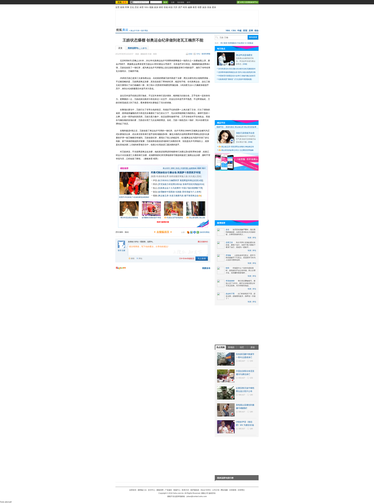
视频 (151, 7)
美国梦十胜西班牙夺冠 (189, 172)
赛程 (173, 168)
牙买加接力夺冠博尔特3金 (170, 184)
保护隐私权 (194, 490)
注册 (172, 2)
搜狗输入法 (142, 490)
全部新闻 (232, 490)
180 (251, 395)
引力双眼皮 (249, 43)
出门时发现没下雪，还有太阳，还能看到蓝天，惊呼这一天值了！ (241, 296)
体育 (142, 7)
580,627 (242, 395)
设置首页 (132, 490)
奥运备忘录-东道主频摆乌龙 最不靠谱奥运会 (178, 195)
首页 (117, 7)
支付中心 (151, 490)
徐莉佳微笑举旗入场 (178, 176)
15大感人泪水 (194, 176)
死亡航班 (223, 43)
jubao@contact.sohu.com (197, 496)
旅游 (204, 7)
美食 (209, 7)
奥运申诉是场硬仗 (244, 55)
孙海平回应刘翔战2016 (193, 184)
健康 (190, 7)
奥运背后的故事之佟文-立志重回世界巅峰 (237, 150)
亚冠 (245, 30)
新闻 (122, 7)
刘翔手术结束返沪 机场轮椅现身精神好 (134, 197)
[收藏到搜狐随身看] (198, 232)
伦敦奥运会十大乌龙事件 (169, 188)
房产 (180, 7)
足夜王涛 (229, 242)
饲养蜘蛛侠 (232, 43)
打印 (190, 54)
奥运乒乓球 (134, 31)
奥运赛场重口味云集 (197, 218)
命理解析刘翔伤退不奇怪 (151, 218)
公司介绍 (215, 490)
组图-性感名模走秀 (160, 176)
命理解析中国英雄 (166, 192)
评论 (254, 238)
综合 (256, 30)
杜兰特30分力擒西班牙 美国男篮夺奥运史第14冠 (180, 180)
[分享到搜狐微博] (188, 232)
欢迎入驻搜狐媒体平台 (249, 2)
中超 (239, 30)
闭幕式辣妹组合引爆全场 (164, 172)
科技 (171, 7)
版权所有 (212, 493)
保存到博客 (206, 54)
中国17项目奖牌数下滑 (191, 188)
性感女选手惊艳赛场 (175, 218)
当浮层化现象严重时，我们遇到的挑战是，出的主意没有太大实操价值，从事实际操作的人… (241, 232)
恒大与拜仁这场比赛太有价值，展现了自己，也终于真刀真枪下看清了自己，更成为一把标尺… (241, 244)
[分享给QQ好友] (191, 232)
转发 (249, 238)
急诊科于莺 (230, 294)
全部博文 (241, 490)
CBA (234, 30)
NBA (146, 7)
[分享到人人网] (194, 232)
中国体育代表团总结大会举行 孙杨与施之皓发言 (237, 76)
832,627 (242, 361)
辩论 (140, 258)
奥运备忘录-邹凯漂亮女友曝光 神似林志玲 (237, 147)
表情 (132, 258)
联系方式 (185, 490)
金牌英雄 (192, 168)
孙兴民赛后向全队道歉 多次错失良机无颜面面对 (237, 69)
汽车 (175, 7)
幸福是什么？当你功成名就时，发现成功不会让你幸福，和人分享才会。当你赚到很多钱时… (241, 270)
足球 (251, 30)
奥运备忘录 (239, 127)
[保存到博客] (204, 232)
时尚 (185, 7)
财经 (161, 7)
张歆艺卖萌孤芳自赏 (245, 133)
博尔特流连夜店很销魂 (129, 218)
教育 (195, 7)
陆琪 (227, 268)
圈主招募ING (203, 242)
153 (251, 361)
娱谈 (156, 7)
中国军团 (184, 168)
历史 (137, 7)
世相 (166, 7)
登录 (119, 250)
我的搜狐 (180, 2)
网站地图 (224, 490)
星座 (214, 7)
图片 (204, 168)
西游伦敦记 (230, 127)
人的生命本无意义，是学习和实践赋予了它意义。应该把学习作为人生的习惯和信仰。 (241, 257)
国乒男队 (144, 31)
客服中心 (176, 490)
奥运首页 (166, 168)
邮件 (188, 2)
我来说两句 (137, 48)
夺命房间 (240, 43)
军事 (127, 7)
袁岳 (227, 230)
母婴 (200, 7)
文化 (132, 7)
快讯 (177, 168)
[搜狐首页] (122, 2)
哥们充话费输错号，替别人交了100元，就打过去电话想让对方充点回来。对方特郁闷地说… (240, 283)
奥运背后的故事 (250, 127)
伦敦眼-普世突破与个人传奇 (188, 192)
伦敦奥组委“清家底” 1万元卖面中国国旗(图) (235, 79)
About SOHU (206, 490)
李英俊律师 (230, 281)
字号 (198, 54)
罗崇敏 (228, 255)
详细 (245, 64)
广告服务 (168, 490)
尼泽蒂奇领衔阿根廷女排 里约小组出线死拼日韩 (237, 72)
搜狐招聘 (159, 490)
